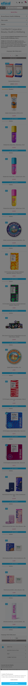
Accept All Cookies (14, 683)
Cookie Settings (14, 679)
